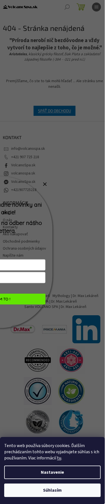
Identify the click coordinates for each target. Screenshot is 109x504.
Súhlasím (52, 490)
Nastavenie (52, 472)
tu (59, 458)
